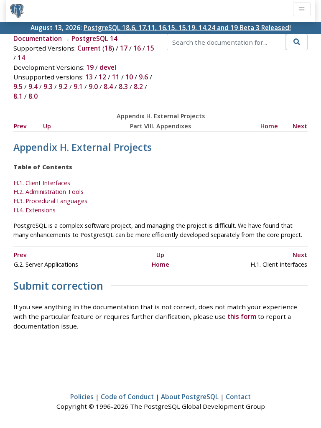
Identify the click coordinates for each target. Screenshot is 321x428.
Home (269, 126)
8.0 (33, 96)
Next (300, 126)
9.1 (78, 86)
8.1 (18, 96)
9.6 (143, 77)
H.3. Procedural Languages (50, 201)
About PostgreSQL (190, 396)
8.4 (108, 86)
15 (150, 48)
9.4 (33, 86)
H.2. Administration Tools (48, 192)
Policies (82, 396)
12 (102, 77)
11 (116, 77)
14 (21, 58)
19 (90, 67)
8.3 (123, 86)
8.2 (138, 86)
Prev (20, 126)
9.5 (18, 86)
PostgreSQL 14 (94, 38)
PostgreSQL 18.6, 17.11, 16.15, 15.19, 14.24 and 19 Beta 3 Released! (187, 27)
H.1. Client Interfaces (41, 183)
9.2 (63, 86)
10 (129, 77)
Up (47, 126)
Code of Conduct (127, 396)
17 (123, 48)
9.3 (48, 86)
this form (241, 316)
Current (89, 48)
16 (137, 48)
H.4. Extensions (34, 210)
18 (108, 48)
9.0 (93, 86)
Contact (238, 396)
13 (89, 77)
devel (107, 67)
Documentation (37, 38)
